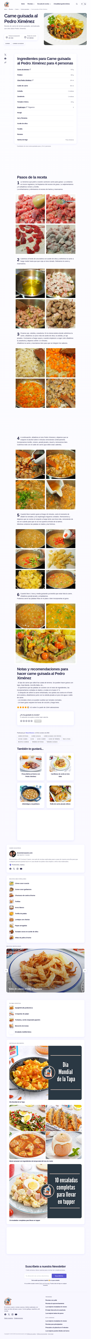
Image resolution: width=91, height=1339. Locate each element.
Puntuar (38, 721)
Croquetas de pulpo (22, 1014)
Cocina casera (23, 739)
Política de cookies (31, 1334)
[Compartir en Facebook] (5, 59)
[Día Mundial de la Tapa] (45, 1073)
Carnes (7, 43)
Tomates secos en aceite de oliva (26, 932)
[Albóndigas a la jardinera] (30, 795)
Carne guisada (36, 736)
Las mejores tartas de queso (54, 1313)
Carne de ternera (23, 69)
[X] (9, 1314)
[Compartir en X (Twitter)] (5, 55)
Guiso (32, 739)
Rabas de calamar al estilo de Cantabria (25, 989)
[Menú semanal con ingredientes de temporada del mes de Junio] (45, 1132)
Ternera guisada (52, 741)
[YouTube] (21, 869)
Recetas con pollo (51, 1300)
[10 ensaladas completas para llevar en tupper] (45, 1191)
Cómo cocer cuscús (22, 883)
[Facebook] (10, 869)
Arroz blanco (19, 907)
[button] (76, 4)
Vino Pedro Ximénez (24, 80)
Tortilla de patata (21, 913)
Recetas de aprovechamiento (55, 1303)
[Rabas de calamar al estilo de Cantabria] (45, 970)
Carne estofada (23, 736)
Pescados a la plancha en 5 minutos (57, 1327)
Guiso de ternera (54, 739)
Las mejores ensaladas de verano (56, 1307)
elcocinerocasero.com (25, 853)
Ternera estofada (38, 741)
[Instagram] (17, 869)
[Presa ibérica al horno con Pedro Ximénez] (30, 767)
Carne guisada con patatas (52, 736)
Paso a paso (66, 739)
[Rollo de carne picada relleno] (60, 795)
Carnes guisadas (18, 43)
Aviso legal (50, 1334)
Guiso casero (41, 739)
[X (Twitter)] (14, 869)
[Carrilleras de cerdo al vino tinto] (60, 767)
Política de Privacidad (44, 1283)
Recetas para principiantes (54, 1324)
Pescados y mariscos (17, 952)
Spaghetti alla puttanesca (24, 1008)
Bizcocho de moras (22, 1026)
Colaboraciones (18, 1318)
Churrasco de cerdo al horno (25, 895)
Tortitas (17, 901)
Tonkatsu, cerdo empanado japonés (27, 1020)
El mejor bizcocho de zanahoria (55, 1310)
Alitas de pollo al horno (23, 938)
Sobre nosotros (8, 1318)
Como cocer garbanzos (23, 889)
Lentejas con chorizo (22, 919)
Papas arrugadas (21, 926)
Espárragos (21, 107)
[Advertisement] (45, 825)
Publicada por (25, 733)
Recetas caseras (23, 741)
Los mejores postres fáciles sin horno (57, 1331)
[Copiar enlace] (5, 62)
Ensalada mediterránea (23, 1032)
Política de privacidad (42, 1334)
